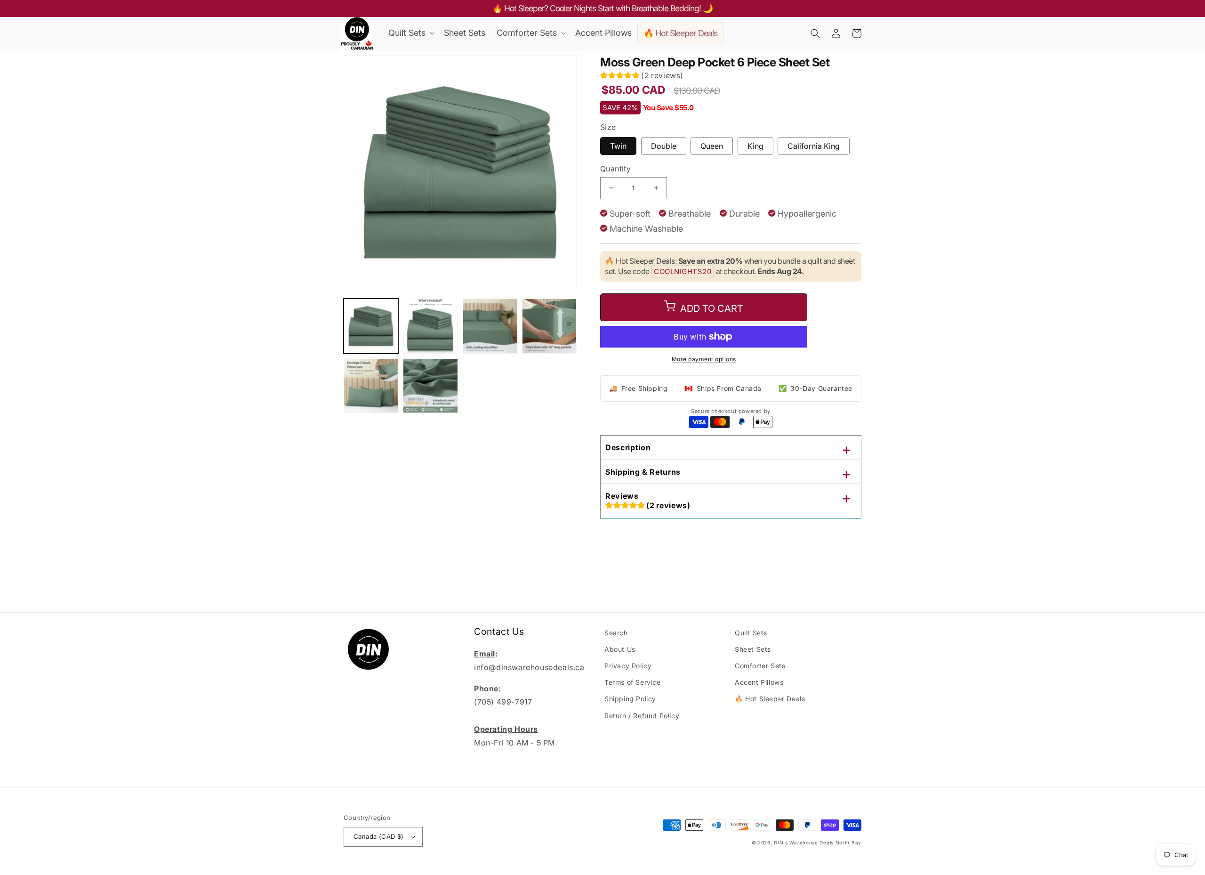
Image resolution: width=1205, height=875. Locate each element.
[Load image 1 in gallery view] (371, 326)
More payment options (704, 359)
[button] (410, 33)
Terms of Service (632, 682)
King (755, 146)
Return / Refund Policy (641, 716)
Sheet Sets (753, 649)
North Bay (848, 842)
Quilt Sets (751, 633)
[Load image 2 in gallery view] (430, 326)
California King (813, 146)
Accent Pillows (759, 682)
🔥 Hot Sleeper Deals (770, 699)
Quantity (615, 168)
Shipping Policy (630, 699)
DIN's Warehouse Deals (804, 842)
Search (616, 633)
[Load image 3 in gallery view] (490, 326)
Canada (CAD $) (378, 836)
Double (663, 146)
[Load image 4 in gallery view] (549, 326)
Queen (711, 146)
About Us (619, 649)
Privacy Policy (627, 666)
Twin (618, 146)
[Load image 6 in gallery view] (430, 385)
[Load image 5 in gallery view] (371, 385)
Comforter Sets (760, 666)
